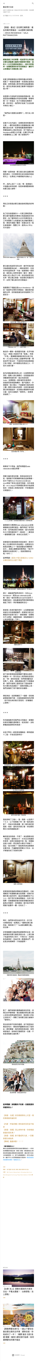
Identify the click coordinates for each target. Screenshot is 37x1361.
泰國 (17, 1169)
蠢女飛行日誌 (8, 7)
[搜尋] (33, 3)
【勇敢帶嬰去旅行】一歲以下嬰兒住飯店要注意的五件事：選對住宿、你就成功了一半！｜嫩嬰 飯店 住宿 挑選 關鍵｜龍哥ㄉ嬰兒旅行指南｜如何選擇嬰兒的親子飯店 (18, 1334)
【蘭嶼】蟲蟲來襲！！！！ (13, 1141)
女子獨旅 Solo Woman (11, 15)
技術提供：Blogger (20, 1355)
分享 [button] (4, 1167)
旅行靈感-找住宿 (11, 1169)
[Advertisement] (18, 1201)
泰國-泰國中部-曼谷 (24, 1169)
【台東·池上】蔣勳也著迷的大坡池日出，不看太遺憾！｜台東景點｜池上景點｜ (18, 1291)
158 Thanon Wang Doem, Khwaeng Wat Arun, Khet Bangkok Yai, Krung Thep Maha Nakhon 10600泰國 (18, 1174)
